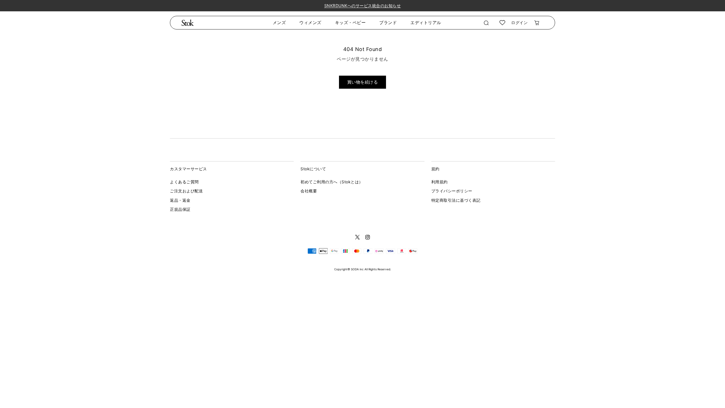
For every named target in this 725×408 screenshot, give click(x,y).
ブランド (388, 22)
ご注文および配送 (186, 190)
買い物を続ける (362, 82)
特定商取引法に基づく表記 (456, 200)
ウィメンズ (310, 22)
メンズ (279, 22)
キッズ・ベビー (350, 22)
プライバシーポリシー (451, 190)
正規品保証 (180, 209)
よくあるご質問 (184, 181)
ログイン (519, 22)
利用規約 (439, 181)
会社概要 (308, 190)
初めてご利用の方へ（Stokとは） (331, 181)
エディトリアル (425, 22)
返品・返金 (180, 200)
